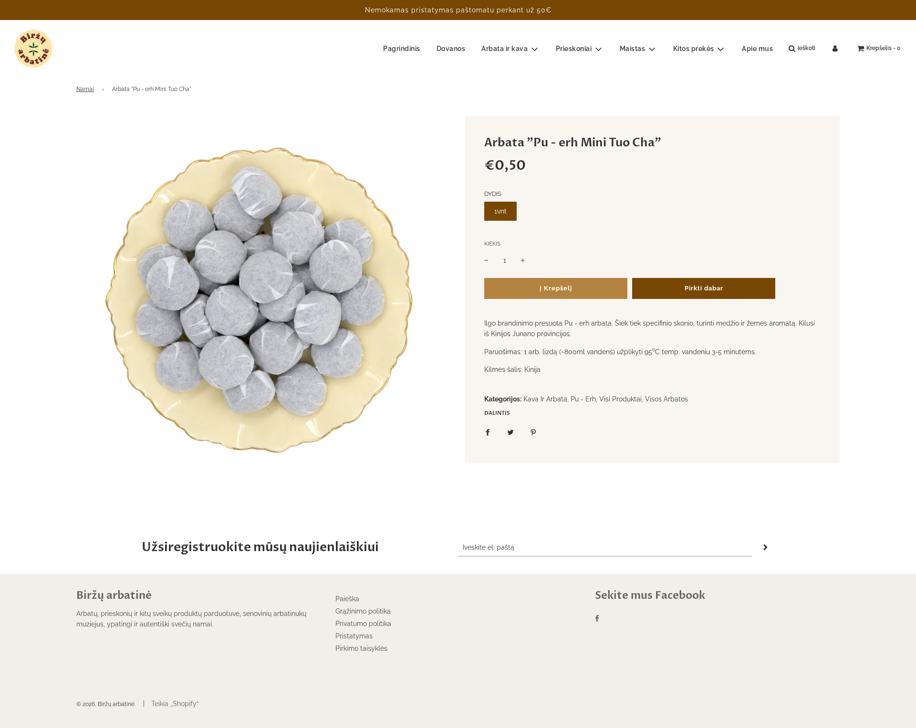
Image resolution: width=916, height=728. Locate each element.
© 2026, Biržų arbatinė (105, 704)
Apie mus (757, 48)
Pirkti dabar (704, 288)
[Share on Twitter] (510, 432)
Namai (85, 89)
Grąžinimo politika (363, 611)
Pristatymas (354, 636)
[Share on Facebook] (487, 432)
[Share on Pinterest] (533, 432)
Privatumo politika (363, 623)
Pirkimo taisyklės (361, 648)
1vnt (500, 211)
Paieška (347, 599)
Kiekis (492, 244)
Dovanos (451, 48)
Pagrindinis (401, 48)
